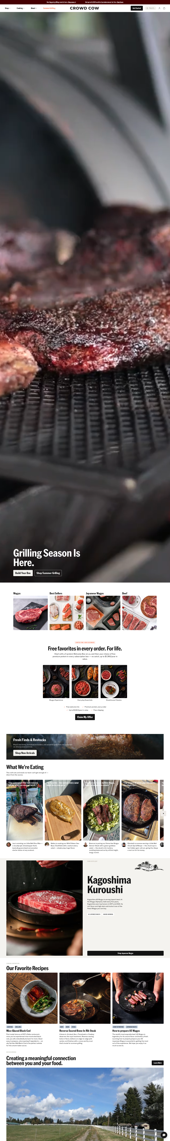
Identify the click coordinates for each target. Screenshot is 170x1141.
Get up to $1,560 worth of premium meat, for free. (104, 2)
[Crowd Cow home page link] (84, 8)
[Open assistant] (164, 1135)
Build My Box (85, 1136)
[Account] (159, 8)
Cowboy (91, 1034)
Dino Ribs (37, 843)
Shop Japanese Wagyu (125, 953)
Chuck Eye (131, 846)
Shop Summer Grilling (48, 573)
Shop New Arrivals (25, 753)
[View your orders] (164, 8)
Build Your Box (23, 573)
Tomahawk (82, 1034)
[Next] (163, 813)
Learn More (158, 1063)
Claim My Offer (85, 717)
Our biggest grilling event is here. (57, 2)
